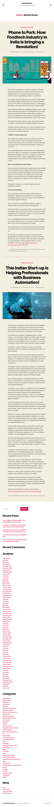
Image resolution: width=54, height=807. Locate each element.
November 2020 (7, 662)
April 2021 (5, 652)
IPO (4, 733)
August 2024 (6, 574)
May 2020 (5, 674)
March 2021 (6, 654)
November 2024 (7, 568)
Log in (4, 787)
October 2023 (7, 593)
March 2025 (6, 564)
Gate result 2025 (7, 726)
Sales (4, 761)
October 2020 (7, 664)
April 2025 (6, 562)
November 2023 (7, 591)
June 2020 (6, 672)
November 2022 (7, 615)
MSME (4, 749)
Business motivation (27, 27)
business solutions (24, 495)
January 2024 (7, 587)
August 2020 (6, 668)
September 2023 (7, 595)
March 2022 (6, 631)
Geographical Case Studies (10, 728)
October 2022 (7, 617)
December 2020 (7, 660)
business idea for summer (10, 712)
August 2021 (6, 644)
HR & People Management (10, 731)
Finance (5, 724)
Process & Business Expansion (11, 759)
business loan (6, 714)
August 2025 (6, 558)
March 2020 (6, 678)
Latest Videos (6, 735)
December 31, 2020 (28, 52)
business (5, 706)
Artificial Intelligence (15, 495)
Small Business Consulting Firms (12, 765)
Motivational (6, 747)
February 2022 (7, 633)
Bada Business (27, 3)
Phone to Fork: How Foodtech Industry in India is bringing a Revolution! (27, 39)
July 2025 (5, 560)
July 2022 (5, 623)
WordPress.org (7, 793)
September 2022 (7, 619)
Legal (4, 741)
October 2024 (7, 570)
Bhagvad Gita (6, 700)
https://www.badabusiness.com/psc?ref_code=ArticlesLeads (24, 491)
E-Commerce (6, 720)
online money (41, 495)
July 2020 (5, 670)
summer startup (7, 773)
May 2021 (5, 650)
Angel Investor (7, 698)
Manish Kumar (16, 52)
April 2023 (6, 605)
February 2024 (7, 585)
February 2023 (7, 609)
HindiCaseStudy (7, 730)
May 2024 (5, 580)
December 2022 (7, 613)
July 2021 (5, 646)
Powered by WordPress (23, 803)
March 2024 (6, 584)
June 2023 (6, 601)
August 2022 (6, 621)
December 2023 (7, 589)
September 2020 (7, 666)
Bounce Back (6, 704)
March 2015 (6, 688)
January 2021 (6, 658)
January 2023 (7, 611)
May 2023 (5, 603)
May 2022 (5, 627)
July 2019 (5, 686)
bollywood (6, 702)
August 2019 (6, 684)
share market (6, 763)
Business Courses (8, 710)
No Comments (40, 52)
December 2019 (7, 680)
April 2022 (6, 629)
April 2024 (6, 582)
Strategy (5, 769)
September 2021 (7, 643)
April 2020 (6, 676)
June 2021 (6, 648)
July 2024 (5, 576)
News (4, 753)
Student (5, 771)
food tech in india (14, 249)
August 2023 (6, 597)
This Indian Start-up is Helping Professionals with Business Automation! (27, 275)
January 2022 (7, 635)
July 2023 (5, 599)
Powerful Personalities (9, 755)
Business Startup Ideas (9, 718)
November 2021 (7, 639)
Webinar (5, 777)
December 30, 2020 (28, 287)
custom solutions (34, 495)
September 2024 (7, 572)
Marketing (5, 743)
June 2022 (6, 625)
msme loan (6, 751)
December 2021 (7, 637)
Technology (6, 775)
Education (5, 722)
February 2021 (7, 656)
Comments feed (7, 791)
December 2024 (7, 566)
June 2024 (6, 578)
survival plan (24, 251)
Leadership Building (8, 737)
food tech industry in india (25, 249)
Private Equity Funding (9, 757)
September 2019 (7, 682)
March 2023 (6, 607)
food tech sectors (16, 251)
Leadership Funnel (8, 739)
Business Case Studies (9, 708)
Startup (5, 767)
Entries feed (6, 789)
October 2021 (6, 641)
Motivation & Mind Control (10, 745)
